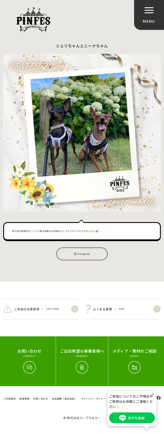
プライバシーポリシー (93, 398)
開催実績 (24, 398)
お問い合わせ (40, 398)
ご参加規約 (9, 398)
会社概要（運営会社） (64, 398)
